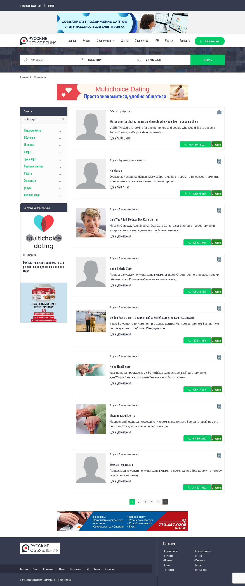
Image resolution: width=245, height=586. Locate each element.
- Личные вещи (201, 569)
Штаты (125, 40)
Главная (72, 40)
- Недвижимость (170, 551)
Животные (30, 180)
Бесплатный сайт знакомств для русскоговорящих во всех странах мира (44, 266)
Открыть (217, 144)
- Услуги (197, 565)
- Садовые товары (202, 551)
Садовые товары (33, 166)
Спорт (27, 152)
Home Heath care (120, 366)
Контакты (185, 40)
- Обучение (168, 555)
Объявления (104, 40)
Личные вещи (32, 195)
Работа (28, 173)
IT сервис (29, 145)
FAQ (157, 40)
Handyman (116, 170)
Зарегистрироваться (30, 5)
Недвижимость (32, 130)
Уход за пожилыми (121, 464)
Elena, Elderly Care (121, 268)
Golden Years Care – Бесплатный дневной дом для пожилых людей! (152, 317)
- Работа (198, 555)
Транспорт (30, 159)
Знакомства (141, 40)
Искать (208, 60)
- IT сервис (168, 560)
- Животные (199, 560)
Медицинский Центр (122, 415)
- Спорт (166, 565)
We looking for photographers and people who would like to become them (154, 121)
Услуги (86, 40)
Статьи (169, 40)
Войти (51, 5)
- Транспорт (168, 569)
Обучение (29, 137)
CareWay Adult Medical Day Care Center (134, 219)
